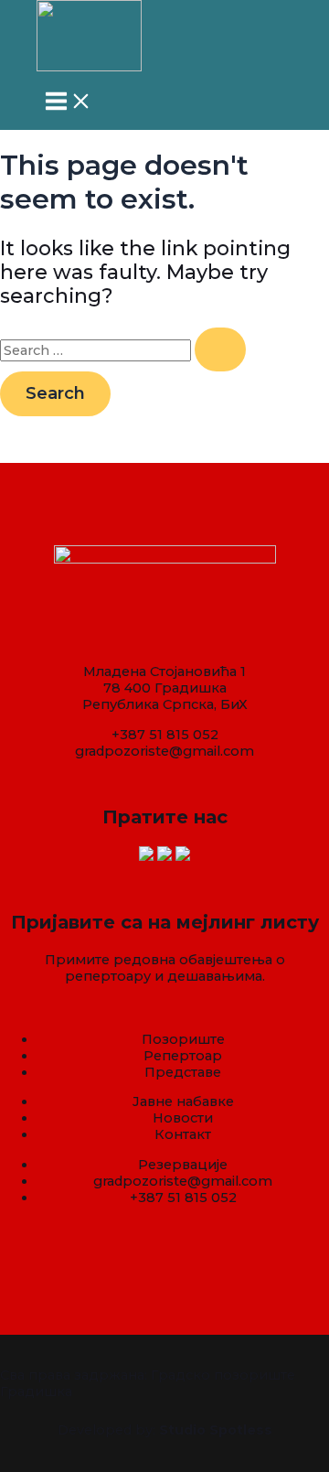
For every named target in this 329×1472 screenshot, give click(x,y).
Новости (183, 1118)
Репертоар (182, 1056)
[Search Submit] (220, 349)
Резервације (183, 1164)
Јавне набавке (183, 1101)
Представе (182, 1072)
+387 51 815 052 (164, 734)
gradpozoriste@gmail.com (164, 751)
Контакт (182, 1134)
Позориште (183, 1039)
